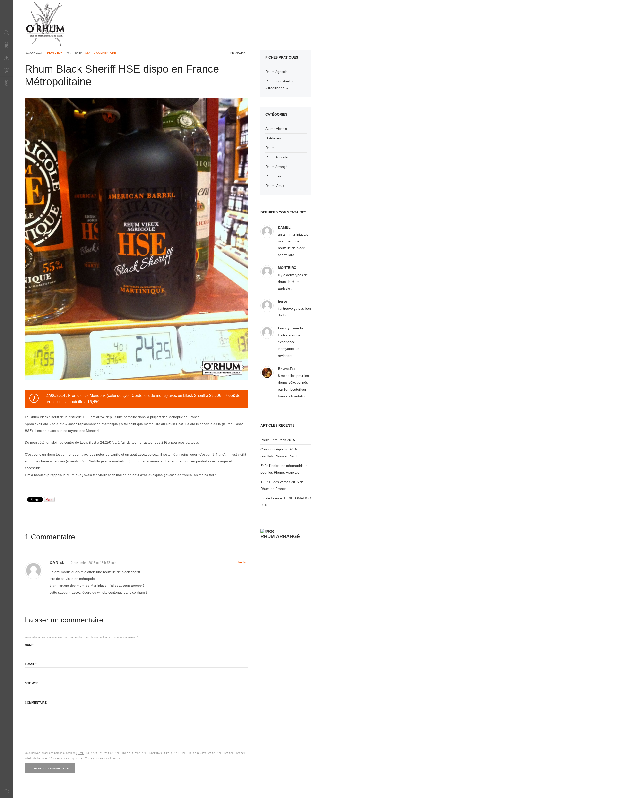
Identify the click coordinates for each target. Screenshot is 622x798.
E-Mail (31, 664)
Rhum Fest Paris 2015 (277, 440)
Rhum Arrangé (276, 167)
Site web (32, 683)
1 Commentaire (105, 52)
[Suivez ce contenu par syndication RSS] (267, 531)
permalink (237, 52)
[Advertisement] (159, 13)
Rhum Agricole (276, 72)
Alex (87, 52)
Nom (29, 645)
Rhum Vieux (54, 52)
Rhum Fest (273, 176)
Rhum (270, 148)
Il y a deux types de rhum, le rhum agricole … (293, 281)
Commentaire (36, 702)
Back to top (6, 791)
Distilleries (273, 138)
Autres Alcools (276, 129)
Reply (242, 562)
